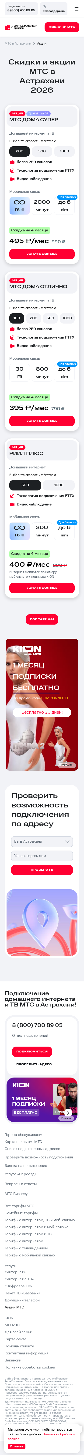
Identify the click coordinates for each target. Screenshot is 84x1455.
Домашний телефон (22, 1300)
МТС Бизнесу (16, 1194)
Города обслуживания (24, 1135)
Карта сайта (15, 1339)
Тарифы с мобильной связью (30, 1255)
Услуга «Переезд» (20, 1174)
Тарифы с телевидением (26, 1248)
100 (17, 318)
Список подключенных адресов (32, 1149)
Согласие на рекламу (58, 1384)
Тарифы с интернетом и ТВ (28, 1234)
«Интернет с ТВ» (19, 1279)
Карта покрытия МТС (23, 1142)
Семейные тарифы (21, 1213)
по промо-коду (41, 698)
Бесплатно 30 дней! (42, 712)
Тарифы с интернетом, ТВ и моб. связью (40, 1220)
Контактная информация (27, 1353)
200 (19, 151)
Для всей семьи (18, 1332)
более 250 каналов (34, 162)
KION (9, 1318)
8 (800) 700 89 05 (21, 10)
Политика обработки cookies (30, 1367)
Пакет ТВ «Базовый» (22, 1293)
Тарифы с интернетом (24, 1241)
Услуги (10, 1266)
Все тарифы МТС (19, 1206)
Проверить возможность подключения (39, 1157)
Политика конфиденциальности (45, 1381)
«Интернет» (15, 1272)
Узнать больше (42, 254)
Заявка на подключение (26, 1166)
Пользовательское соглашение (25, 1393)
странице (36, 1398)
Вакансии (13, 1360)
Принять (16, 1446)
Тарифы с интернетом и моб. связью (36, 1227)
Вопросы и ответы (21, 1184)
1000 (64, 151)
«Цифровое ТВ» (18, 1286)
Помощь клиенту (19, 1346)
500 (42, 151)
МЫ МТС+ (13, 1325)
